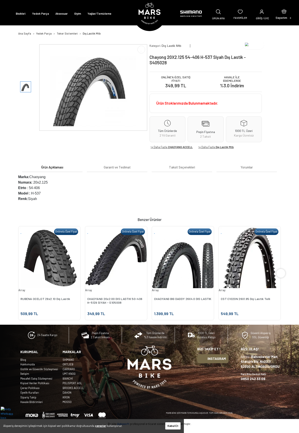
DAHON (67, 392)
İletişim (24, 373)
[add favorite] (21, 231)
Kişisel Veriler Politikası (34, 383)
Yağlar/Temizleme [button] (99, 13)
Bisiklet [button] (21, 13)
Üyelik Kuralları (29, 392)
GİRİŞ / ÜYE (262, 18)
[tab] (52, 167)
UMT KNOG (69, 373)
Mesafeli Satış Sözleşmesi (36, 378)
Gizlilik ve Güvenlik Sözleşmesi (39, 369)
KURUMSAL (29, 352)
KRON (66, 397)
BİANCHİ (68, 378)
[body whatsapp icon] (9, 413)
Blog (23, 359)
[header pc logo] (149, 13)
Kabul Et (172, 426)
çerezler (100, 426)
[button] (284, 13)
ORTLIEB (68, 364)
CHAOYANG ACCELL (180, 147)
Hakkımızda (27, 364)
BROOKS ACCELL (73, 388)
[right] (280, 273)
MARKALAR (72, 352)
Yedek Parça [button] (40, 13)
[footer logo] (149, 367)
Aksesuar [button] (61, 13)
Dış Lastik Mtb (225, 147)
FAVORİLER (240, 17)
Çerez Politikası (30, 388)
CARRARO (69, 369)
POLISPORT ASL (72, 383)
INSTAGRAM (217, 359)
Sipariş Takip (28, 397)
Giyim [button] (77, 13)
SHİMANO (68, 359)
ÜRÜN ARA (218, 18)
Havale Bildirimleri (31, 402)
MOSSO (67, 402)
